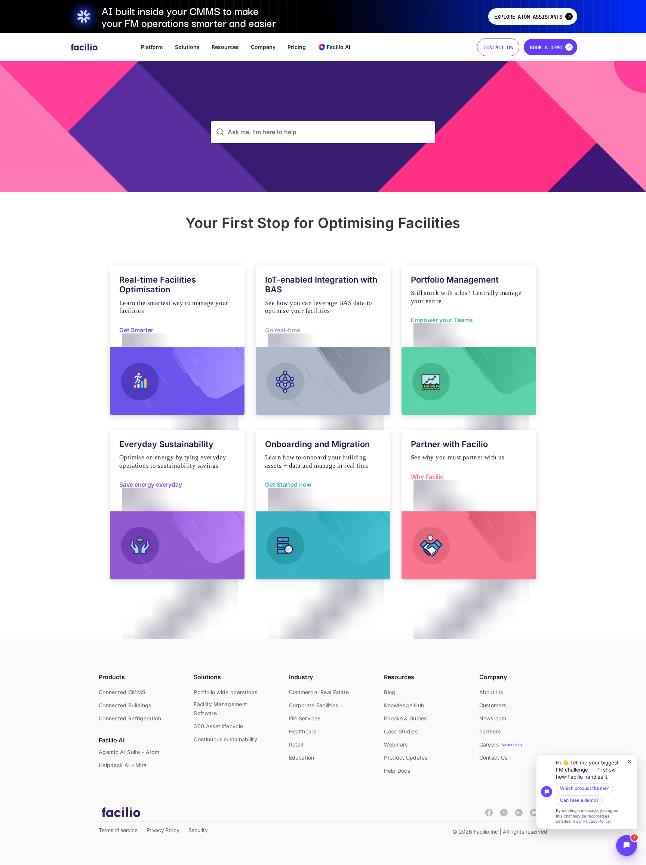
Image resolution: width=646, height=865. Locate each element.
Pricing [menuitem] (296, 47)
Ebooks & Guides (405, 718)
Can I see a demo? (579, 800)
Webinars (395, 744)
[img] (503, 815)
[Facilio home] (85, 47)
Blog (389, 692)
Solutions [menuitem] (187, 47)
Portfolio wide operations (225, 692)
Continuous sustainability (225, 739)
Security (198, 830)
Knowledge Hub (404, 705)
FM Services (304, 718)
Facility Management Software (220, 708)
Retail (296, 744)
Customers (493, 705)
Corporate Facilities (313, 705)
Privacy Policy (596, 821)
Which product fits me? (584, 788)
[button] (586, 791)
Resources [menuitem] (225, 47)
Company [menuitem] (263, 47)
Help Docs (397, 770)
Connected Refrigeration (130, 718)
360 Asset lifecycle (218, 726)
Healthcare (303, 731)
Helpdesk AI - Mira (123, 765)
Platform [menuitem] (152, 47)
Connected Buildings (125, 705)
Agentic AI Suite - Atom (129, 752)
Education (301, 757)
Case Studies (401, 731)
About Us (491, 692)
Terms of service (118, 830)
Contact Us (498, 47)
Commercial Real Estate (319, 692)
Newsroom (492, 718)
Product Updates (406, 757)
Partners (490, 731)
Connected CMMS (122, 692)
